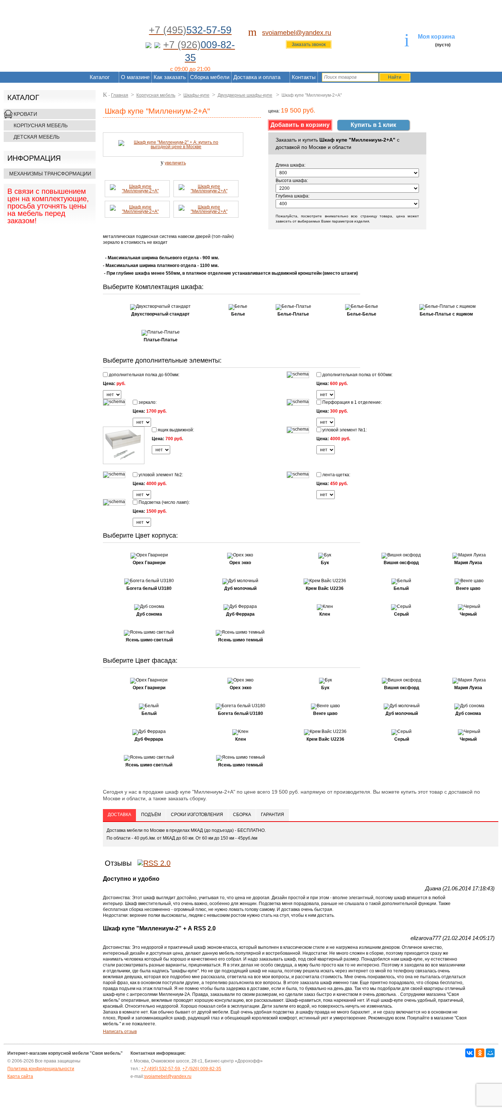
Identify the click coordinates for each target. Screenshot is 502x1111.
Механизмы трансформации (50, 174)
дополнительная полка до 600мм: (143, 374)
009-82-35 (201, 1068)
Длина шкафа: (290, 165)
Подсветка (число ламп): (163, 502)
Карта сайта (20, 1076)
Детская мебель (37, 137)
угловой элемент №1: (344, 429)
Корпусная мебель (41, 125)
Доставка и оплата (256, 77)
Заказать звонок (309, 44)
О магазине (135, 77)
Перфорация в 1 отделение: (351, 402)
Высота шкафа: (292, 180)
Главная (119, 95)
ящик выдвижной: (175, 429)
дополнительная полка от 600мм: (356, 374)
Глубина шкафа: (292, 196)
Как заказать (170, 77)
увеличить (175, 162)
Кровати (25, 114)
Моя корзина (436, 36)
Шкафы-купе (196, 95)
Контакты (304, 77)
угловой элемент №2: (160, 474)
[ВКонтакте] (469, 1052)
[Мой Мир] (490, 1052)
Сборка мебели (209, 77)
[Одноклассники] (480, 1052)
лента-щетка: (335, 474)
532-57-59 (160, 1068)
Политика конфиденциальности (40, 1068)
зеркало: (147, 402)
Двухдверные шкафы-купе (245, 95)
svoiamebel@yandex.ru (296, 32)
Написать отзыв (120, 1031)
